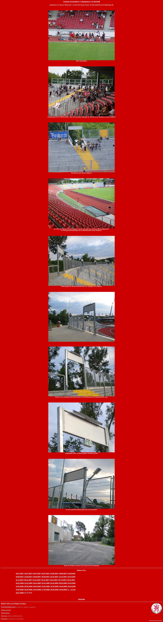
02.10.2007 (54, 577)
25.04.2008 (54, 589)
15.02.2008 (71, 583)
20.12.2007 (71, 580)
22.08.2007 (71, 573)
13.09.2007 (28, 577)
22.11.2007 (45, 580)
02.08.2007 (54, 573)
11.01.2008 (28, 583)
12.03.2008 (54, 586)
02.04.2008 (28, 589)
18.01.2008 (37, 583)
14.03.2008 (63, 586)
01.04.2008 (19, 589)
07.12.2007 (62, 580)
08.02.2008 (63, 583)
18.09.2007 (37, 577)
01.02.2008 (54, 583)
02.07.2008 (19, 593)
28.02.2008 (28, 586)
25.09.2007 (45, 577)
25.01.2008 (45, 583)
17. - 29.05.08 (71, 589)
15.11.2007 (36, 580)
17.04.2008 (45, 589)
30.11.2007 (54, 580)
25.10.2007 (71, 577)
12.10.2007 (63, 577)
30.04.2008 (63, 589)
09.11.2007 (28, 580)
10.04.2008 (37, 589)
